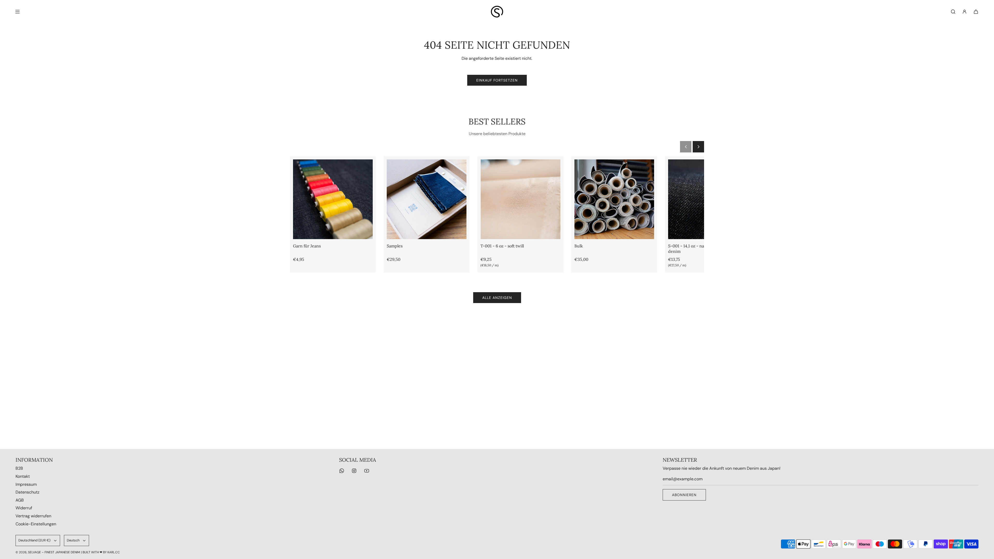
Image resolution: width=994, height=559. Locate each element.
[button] (685, 146)
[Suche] (953, 11)
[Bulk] (614, 199)
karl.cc (113, 552)
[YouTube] (366, 470)
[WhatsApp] (341, 470)
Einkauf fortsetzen (497, 80)
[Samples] (426, 199)
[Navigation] (17, 11)
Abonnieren (684, 494)
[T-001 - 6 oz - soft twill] (520, 199)
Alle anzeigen (497, 297)
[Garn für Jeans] (333, 199)
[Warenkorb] (976, 11)
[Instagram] (354, 470)
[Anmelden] (964, 11)
